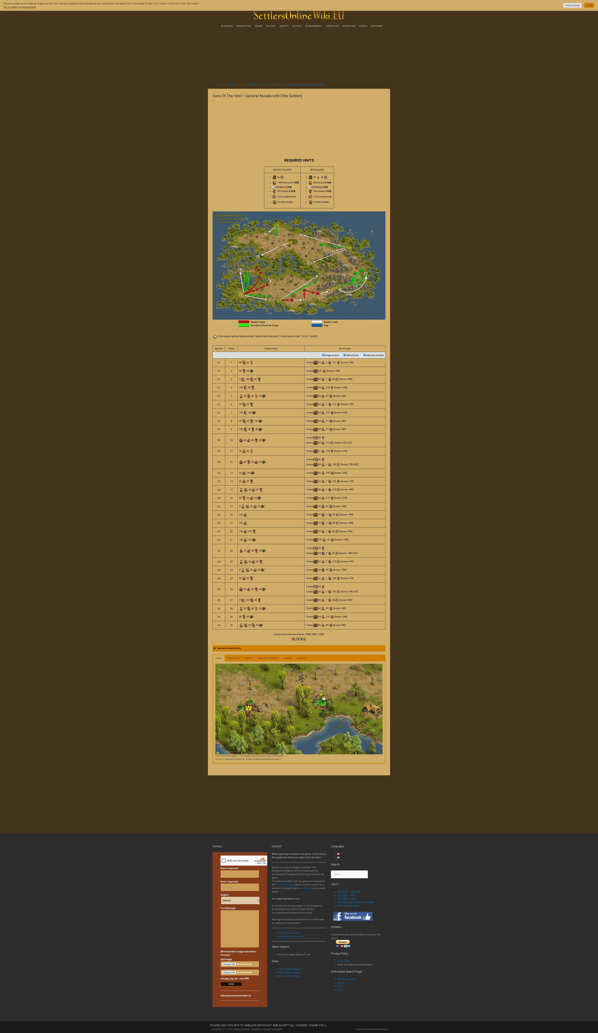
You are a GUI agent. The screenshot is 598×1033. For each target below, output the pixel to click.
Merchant (377, 26)
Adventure (349, 26)
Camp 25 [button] (288, 658)
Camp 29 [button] (301, 658)
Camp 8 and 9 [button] (233, 658)
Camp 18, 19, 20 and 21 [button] (268, 658)
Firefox (340, 986)
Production (243, 26)
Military (271, 26)
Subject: (225, 895)
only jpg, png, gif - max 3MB (235, 978)
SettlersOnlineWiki (241, 1029)
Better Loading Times (289, 976)
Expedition (332, 26)
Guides (363, 26)
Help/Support (305, 888)
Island (258, 26)
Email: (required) (229, 881)
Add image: (226, 959)
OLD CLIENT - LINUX (346, 899)
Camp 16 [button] (249, 658)
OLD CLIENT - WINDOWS (349, 892)
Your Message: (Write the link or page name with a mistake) (238, 931)
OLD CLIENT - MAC (346, 895)
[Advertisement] (299, 54)
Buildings (227, 26)
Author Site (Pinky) (346, 979)
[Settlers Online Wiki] (299, 14)
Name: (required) (229, 868)
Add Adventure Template (290, 936)
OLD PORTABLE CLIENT (348, 906)
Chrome (341, 983)
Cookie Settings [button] (572, 5)
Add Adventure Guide (288, 933)
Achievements (313, 26)
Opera (340, 990)
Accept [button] (589, 5)
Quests (284, 26)
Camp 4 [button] (218, 658)
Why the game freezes (289, 972)
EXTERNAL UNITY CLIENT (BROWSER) (356, 902)
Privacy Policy (344, 961)
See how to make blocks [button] (229, 648)
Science (296, 26)
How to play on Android (289, 969)
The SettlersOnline (285, 884)
